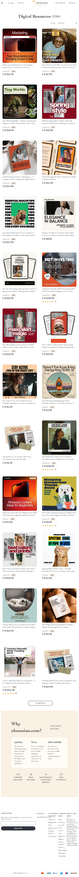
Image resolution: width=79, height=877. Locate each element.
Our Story (61, 822)
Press (60, 833)
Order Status (52, 836)
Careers (60, 830)
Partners (61, 847)
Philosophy (61, 853)
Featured (71, 3)
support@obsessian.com (44, 817)
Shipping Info (52, 822)
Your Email (6, 823)
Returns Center (53, 828)
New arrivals (60, 3)
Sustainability (62, 850)
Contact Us (51, 819)
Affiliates (61, 839)
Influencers (61, 836)
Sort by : (53, 23)
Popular (20, 3)
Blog (59, 819)
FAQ (49, 825)
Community (62, 856)
